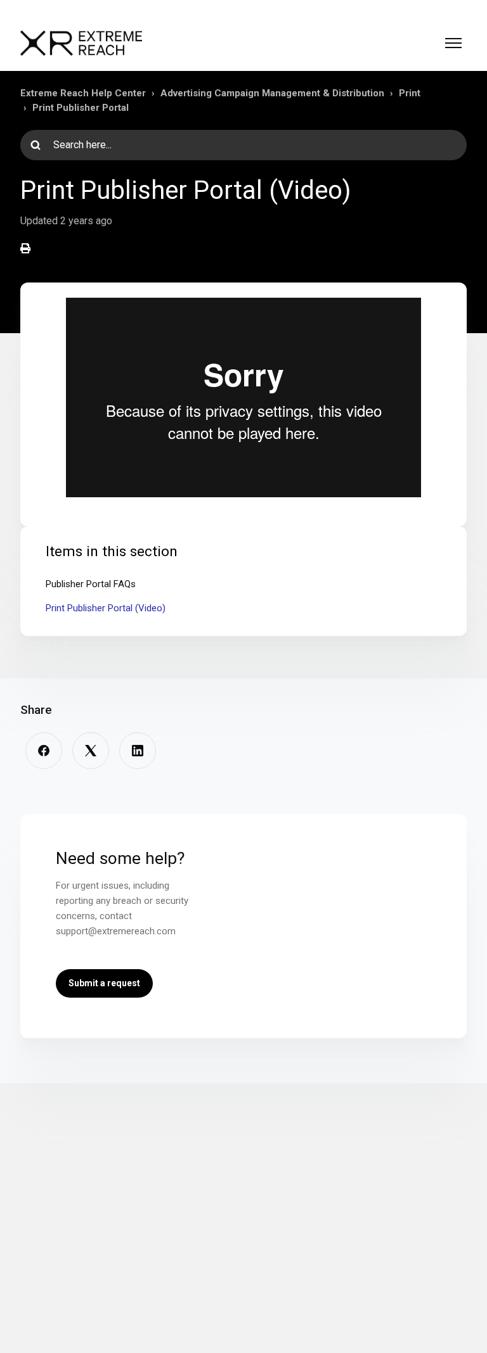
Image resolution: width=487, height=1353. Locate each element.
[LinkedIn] (137, 750)
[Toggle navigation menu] (453, 43)
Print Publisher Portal (80, 107)
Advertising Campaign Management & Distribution (272, 93)
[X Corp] (90, 750)
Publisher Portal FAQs (91, 584)
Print (409, 93)
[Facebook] (44, 750)
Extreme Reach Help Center (83, 93)
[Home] (81, 43)
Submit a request (104, 983)
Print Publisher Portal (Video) (106, 608)
